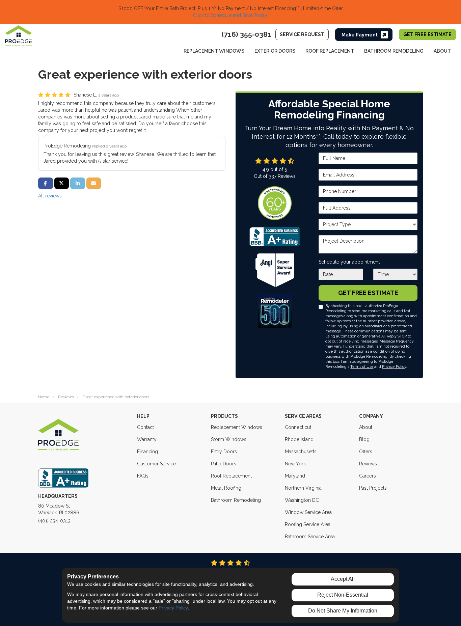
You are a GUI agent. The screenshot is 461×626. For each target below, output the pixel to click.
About (365, 427)
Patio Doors (223, 463)
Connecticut (298, 427)
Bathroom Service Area (310, 536)
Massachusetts (301, 451)
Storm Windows (228, 439)
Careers (367, 476)
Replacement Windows (236, 427)
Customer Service (156, 463)
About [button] (442, 51)
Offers (365, 451)
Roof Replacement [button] (329, 51)
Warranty (147, 439)
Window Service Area (308, 512)
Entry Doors (224, 451)
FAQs (142, 476)
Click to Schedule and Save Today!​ (230, 15)
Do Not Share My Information (342, 611)
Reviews (368, 463)
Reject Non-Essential (342, 595)
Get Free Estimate (427, 34)
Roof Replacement (231, 476)
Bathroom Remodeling (236, 500)
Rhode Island (299, 439)
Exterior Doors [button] (274, 51)
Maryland (295, 476)
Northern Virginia (303, 488)
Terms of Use (361, 366)
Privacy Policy (394, 366)
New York (295, 463)
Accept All (343, 579)
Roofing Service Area (307, 524)
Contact (145, 427)
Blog (364, 439)
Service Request (302, 34)
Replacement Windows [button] (214, 51)
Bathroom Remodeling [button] (394, 51)
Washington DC (302, 500)
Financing (147, 451)
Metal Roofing (226, 488)
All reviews (50, 195)
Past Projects (373, 488)
